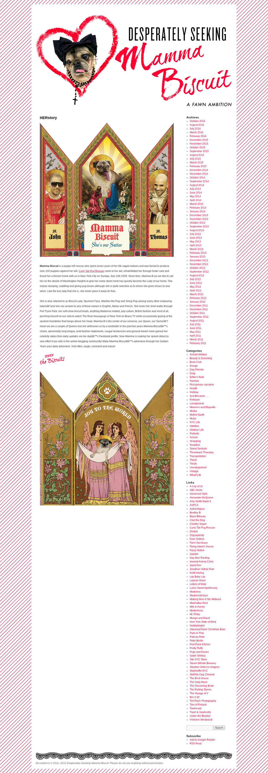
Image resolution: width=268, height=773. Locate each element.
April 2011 (195, 335)
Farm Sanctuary (199, 542)
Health (193, 388)
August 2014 (197, 185)
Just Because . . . (199, 395)
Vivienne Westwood (201, 719)
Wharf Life (195, 475)
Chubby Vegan (198, 523)
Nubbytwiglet (197, 625)
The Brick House (199, 678)
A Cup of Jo (196, 486)
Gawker (194, 554)
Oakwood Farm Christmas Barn (207, 629)
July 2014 (195, 188)
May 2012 (195, 286)
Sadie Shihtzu (198, 655)
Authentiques (197, 508)
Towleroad (196, 708)
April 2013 (195, 245)
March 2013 (196, 249)
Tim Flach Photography (203, 700)
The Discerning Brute (202, 685)
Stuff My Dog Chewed (202, 674)
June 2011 (196, 328)
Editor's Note (197, 377)
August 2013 (197, 230)
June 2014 (196, 192)
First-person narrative (202, 384)
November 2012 (199, 264)
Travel (193, 459)
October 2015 (197, 147)
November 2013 (199, 219)
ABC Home (196, 490)
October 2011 (197, 313)
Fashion (194, 380)
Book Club (196, 362)
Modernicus (196, 610)
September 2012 (199, 271)
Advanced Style (198, 493)
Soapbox (195, 444)
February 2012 (198, 298)
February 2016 (198, 136)
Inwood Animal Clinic (202, 561)
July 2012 (195, 279)
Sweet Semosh (198, 448)
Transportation (198, 456)
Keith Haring (197, 572)
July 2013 (195, 234)
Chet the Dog (197, 520)
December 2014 (199, 170)
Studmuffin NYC (199, 670)
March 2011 (196, 339)
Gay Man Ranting (200, 557)
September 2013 (199, 226)
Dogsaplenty (197, 535)
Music (193, 418)
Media (193, 411)
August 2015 (197, 155)
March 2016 (196, 132)
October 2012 (197, 267)
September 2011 (199, 316)
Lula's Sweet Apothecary (204, 587)
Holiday (194, 392)
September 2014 (199, 181)
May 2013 (195, 241)
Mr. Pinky (195, 614)
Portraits (194, 433)
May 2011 (195, 331)
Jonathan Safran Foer (202, 569)
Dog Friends (197, 369)
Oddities (194, 426)
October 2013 (197, 222)
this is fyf (194, 697)
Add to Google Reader (202, 739)
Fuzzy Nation (197, 550)
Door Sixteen (197, 539)
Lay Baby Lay (197, 576)
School (194, 437)
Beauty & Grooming (201, 358)
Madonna (195, 591)
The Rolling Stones (200, 689)
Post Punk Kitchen (200, 644)
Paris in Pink (197, 633)
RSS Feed (195, 743)
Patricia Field (197, 636)
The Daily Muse (198, 682)
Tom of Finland (198, 704)
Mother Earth (197, 414)
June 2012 (196, 283)
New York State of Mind (203, 621)
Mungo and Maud (200, 618)
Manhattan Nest (199, 603)
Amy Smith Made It (200, 501)
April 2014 (195, 200)
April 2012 (195, 290)
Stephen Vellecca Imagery (204, 666)
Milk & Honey (197, 606)
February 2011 (198, 343)
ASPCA (194, 505)
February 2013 (198, 252)
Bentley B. (195, 512)
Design (194, 365)
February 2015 (198, 166)
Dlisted (194, 531)
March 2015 (196, 162)
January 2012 (197, 301)
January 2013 (197, 256)
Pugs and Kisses (199, 651)
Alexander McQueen (201, 497)
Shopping (195, 441)
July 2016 (195, 128)
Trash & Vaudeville (200, 712)
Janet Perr (195, 565)
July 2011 (195, 324)
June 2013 (196, 237)
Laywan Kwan (198, 580)
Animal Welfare (198, 354)
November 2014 (199, 173)
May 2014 (195, 196)
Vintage (194, 471)
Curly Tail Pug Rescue (91, 271)
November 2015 (199, 143)
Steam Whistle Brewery (203, 663)
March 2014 (196, 203)
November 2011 (199, 309)
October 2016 (197, 121)
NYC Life (195, 422)
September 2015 (199, 151)
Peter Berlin (196, 640)
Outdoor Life (197, 429)
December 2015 (199, 139)
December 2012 (199, 260)
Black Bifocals (198, 516)
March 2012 (196, 294)
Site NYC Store (198, 659)
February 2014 (198, 207)
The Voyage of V (199, 693)
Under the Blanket (200, 715)
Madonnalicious (199, 595)
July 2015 (195, 158)
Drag (192, 373)
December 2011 (199, 305)
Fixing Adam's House (202, 546)
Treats (193, 463)
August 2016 (197, 124)
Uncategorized (198, 467)
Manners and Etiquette (202, 407)
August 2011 (197, 320)
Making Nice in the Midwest (205, 599)
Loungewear (197, 403)
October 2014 (197, 177)
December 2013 (199, 215)
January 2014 (197, 211)
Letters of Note (198, 584)
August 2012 (197, 275)
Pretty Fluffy (196, 648)
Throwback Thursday (202, 452)
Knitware (195, 399)
